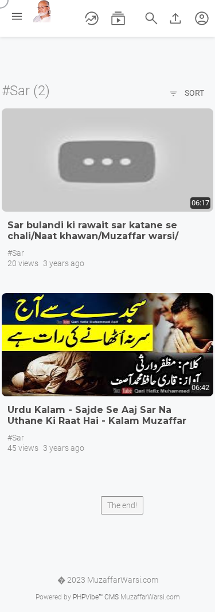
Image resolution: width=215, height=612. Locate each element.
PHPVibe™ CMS (96, 597)
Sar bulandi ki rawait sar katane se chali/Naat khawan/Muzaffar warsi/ (92, 230)
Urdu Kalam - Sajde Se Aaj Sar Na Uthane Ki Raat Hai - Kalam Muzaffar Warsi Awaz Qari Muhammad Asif (96, 420)
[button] (202, 18)
